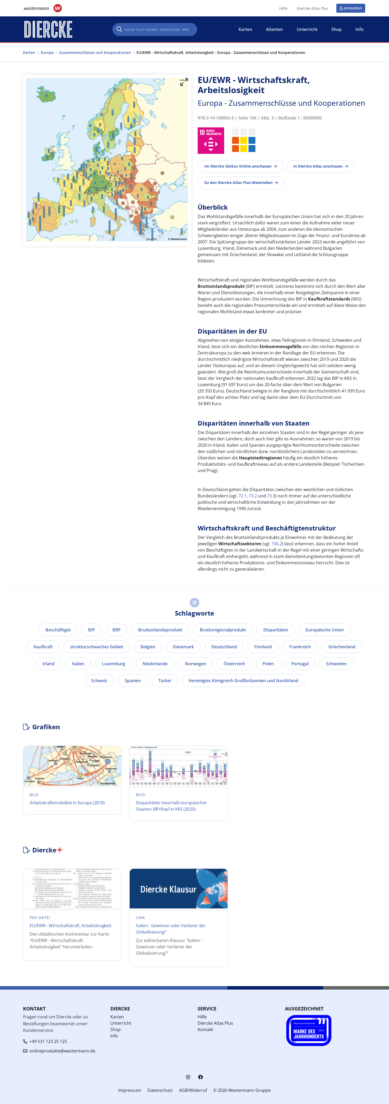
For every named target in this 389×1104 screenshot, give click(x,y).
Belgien (148, 647)
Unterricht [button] (307, 29)
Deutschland (224, 647)
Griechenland (341, 647)
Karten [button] (245, 29)
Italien (78, 664)
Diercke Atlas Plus (312, 8)
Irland (49, 664)
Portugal (300, 664)
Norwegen (195, 664)
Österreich (234, 664)
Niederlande (155, 664)
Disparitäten (275, 630)
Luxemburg (113, 664)
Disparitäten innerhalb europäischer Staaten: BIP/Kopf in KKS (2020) (171, 806)
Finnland (263, 647)
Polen (268, 664)
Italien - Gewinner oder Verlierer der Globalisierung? (171, 929)
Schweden (336, 664)
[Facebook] (200, 1077)
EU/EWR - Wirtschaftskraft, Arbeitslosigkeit (70, 926)
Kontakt (205, 1029)
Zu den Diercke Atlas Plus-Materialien (238, 182)
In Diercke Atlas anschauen (318, 166)
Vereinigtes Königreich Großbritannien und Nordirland (243, 680)
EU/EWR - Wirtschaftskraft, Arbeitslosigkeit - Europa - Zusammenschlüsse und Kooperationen (221, 52)
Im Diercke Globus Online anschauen (238, 166)
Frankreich (300, 647)
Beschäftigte (58, 630)
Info (114, 1036)
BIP (91, 630)
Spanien (133, 680)
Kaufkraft (43, 647)
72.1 (242, 496)
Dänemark (183, 647)
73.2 (253, 496)
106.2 (277, 544)
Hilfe (283, 8)
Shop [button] (336, 29)
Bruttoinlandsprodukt (160, 630)
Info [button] (359, 29)
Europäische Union (325, 630)
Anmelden (353, 8)
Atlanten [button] (274, 29)
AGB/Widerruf (193, 1090)
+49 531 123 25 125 (48, 1041)
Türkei (164, 680)
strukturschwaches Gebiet (96, 647)
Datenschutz (160, 1090)
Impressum (129, 1090)
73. (270, 496)
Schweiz (99, 680)
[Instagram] (188, 1077)
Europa (47, 52)
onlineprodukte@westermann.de (62, 1051)
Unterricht (120, 1023)
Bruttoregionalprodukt (223, 630)
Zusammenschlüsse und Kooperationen (95, 52)
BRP (116, 630)
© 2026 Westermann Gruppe (242, 1090)
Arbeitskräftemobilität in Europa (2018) (67, 803)
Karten (29, 52)
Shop (115, 1029)
